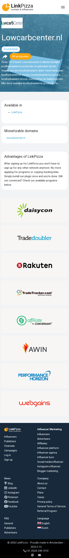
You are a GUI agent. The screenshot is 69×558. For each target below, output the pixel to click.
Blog (10, 483)
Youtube (12, 506)
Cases (40, 497)
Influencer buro (45, 457)
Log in (7, 455)
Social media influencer (50, 461)
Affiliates (42, 443)
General (8, 523)
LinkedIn (12, 488)
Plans (40, 492)
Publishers (10, 441)
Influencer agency (47, 452)
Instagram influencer (49, 466)
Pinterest (13, 497)
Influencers (10, 436)
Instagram (13, 492)
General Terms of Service (51, 506)
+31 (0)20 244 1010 (37, 550)
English (45, 523)
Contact (41, 488)
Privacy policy (44, 501)
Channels (9, 445)
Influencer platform (48, 448)
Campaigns (10, 450)
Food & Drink (11, 49)
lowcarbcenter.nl (16, 137)
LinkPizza (16, 112)
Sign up (8, 459)
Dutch (44, 528)
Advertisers (43, 438)
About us (42, 483)
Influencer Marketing (49, 429)
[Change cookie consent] (32, 555)
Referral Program (47, 511)
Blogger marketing (47, 471)
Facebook (13, 501)
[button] (4, 56)
